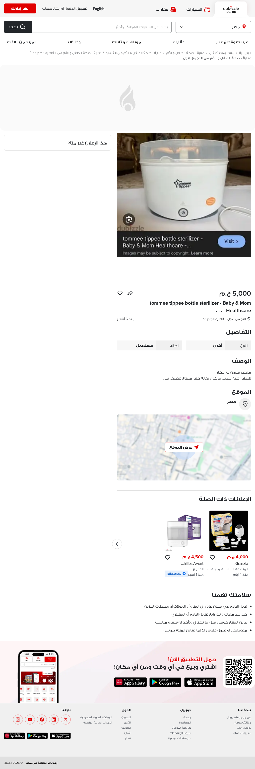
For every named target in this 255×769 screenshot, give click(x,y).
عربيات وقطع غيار (232, 42)
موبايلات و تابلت (126, 42)
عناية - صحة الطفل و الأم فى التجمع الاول (217, 57)
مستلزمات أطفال (221, 52)
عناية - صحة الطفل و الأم (185, 52)
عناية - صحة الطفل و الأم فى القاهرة (133, 52)
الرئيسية (245, 52)
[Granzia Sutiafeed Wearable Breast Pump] (228, 544)
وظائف (74, 42)
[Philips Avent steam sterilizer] (184, 544)
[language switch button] (98, 8)
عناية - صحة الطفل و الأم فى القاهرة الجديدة (67, 52)
